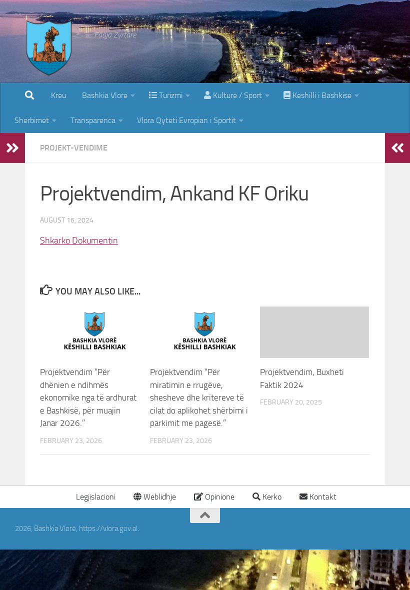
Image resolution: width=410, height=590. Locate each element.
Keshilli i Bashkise (321, 95)
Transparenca (93, 120)
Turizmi (169, 95)
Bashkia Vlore (104, 95)
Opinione (218, 497)
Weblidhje (159, 497)
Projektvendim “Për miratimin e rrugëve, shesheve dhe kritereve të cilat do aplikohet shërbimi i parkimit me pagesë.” (199, 397)
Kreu (58, 95)
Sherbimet (31, 120)
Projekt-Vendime (74, 147)
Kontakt (322, 497)
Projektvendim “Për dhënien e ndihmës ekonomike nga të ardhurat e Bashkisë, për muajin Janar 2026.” (88, 397)
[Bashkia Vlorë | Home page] (49, 57)
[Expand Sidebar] (12, 148)
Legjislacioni (95, 497)
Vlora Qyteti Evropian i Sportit (186, 120)
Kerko (271, 497)
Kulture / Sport (236, 95)
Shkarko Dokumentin (79, 240)
